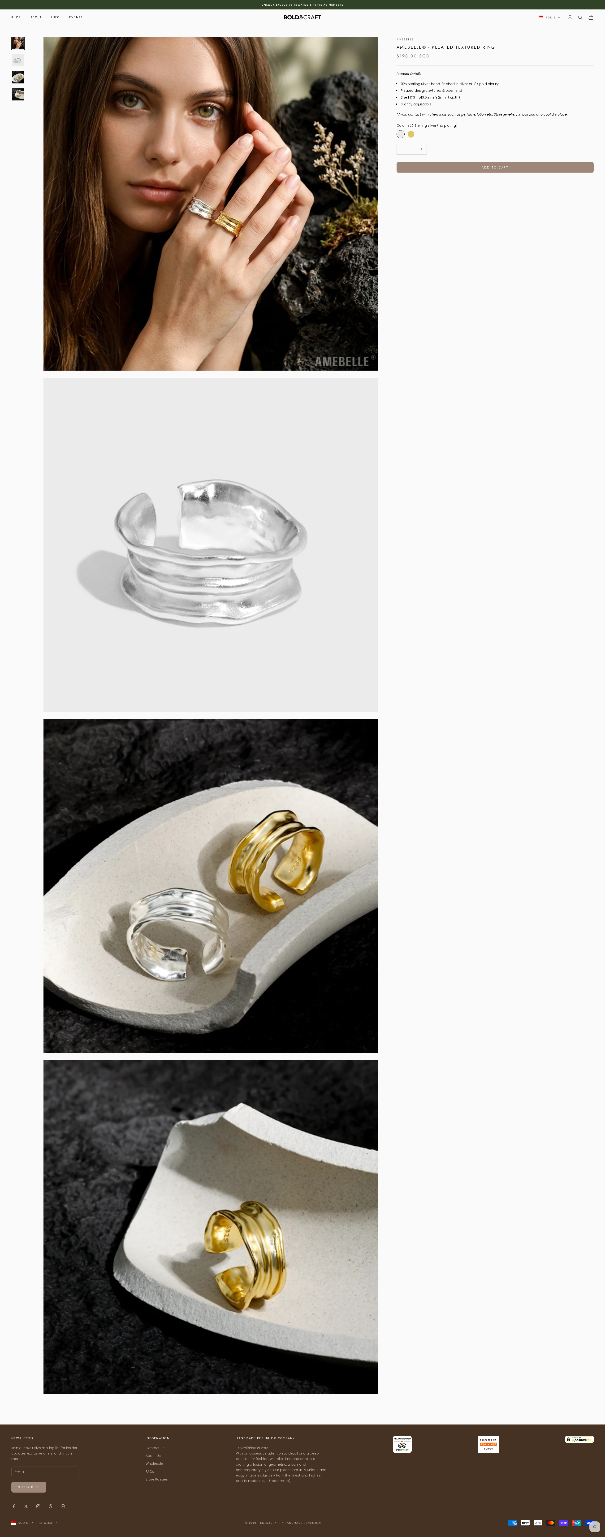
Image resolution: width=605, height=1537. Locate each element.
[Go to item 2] (18, 60)
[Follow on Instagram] (38, 1506)
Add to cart (495, 167)
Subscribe (28, 1487)
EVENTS (76, 17)
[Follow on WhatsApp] (62, 1506)
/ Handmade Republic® (301, 1523)
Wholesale (154, 1463)
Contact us (155, 1448)
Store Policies (157, 1479)
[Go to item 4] (18, 94)
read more (280, 1480)
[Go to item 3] (18, 77)
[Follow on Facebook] (13, 1506)
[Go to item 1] (18, 43)
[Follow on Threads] (50, 1506)
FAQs (150, 1471)
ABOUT (36, 17)
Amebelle (405, 39)
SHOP (16, 17)
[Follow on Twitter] (26, 1506)
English (46, 1523)
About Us (153, 1455)
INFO (55, 17)
